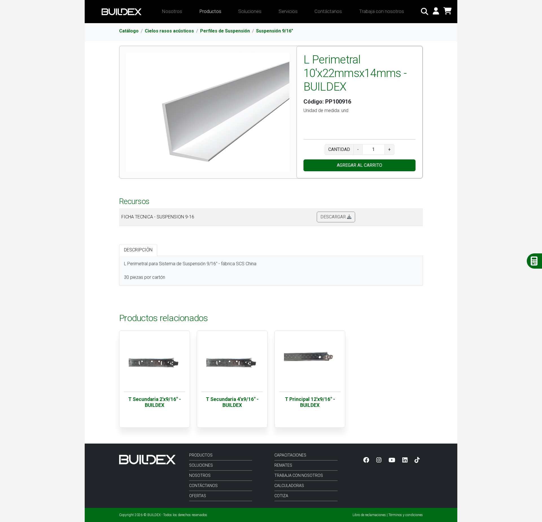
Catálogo (129, 31)
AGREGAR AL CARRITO (359, 165)
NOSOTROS (200, 475)
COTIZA (281, 496)
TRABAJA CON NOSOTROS (298, 475)
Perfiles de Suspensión (225, 31)
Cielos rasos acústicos (169, 31)
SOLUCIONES (201, 465)
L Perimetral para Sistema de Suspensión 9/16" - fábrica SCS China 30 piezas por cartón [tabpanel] (190, 270)
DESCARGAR (333, 217)
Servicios (288, 11)
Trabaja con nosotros (381, 11)
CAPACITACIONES (290, 455)
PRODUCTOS (201, 455)
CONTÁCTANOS (203, 485)
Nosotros (172, 11)
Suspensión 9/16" (274, 31)
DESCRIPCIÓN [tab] (138, 250)
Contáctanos (328, 11)
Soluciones (249, 11)
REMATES (283, 465)
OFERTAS (197, 496)
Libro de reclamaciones (369, 515)
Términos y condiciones (405, 515)
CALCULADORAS (289, 485)
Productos (210, 11)
